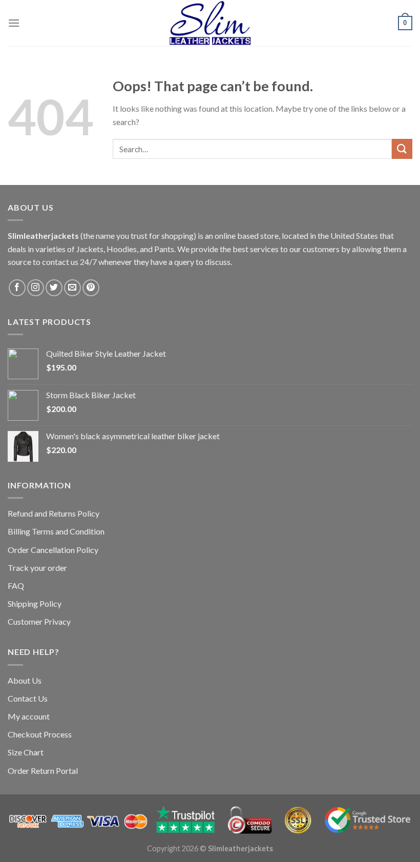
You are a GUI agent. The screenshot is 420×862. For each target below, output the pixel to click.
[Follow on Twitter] (54, 287)
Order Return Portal (43, 770)
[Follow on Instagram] (35, 287)
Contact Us (28, 698)
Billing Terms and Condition (56, 531)
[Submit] (402, 149)
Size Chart (26, 752)
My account (29, 716)
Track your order (37, 567)
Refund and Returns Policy (53, 513)
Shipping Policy (34, 603)
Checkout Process (40, 734)
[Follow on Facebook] (17, 287)
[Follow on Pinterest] (90, 287)
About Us (24, 680)
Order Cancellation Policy (53, 550)
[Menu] (14, 22)
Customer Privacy (39, 621)
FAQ (16, 585)
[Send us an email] (72, 287)
